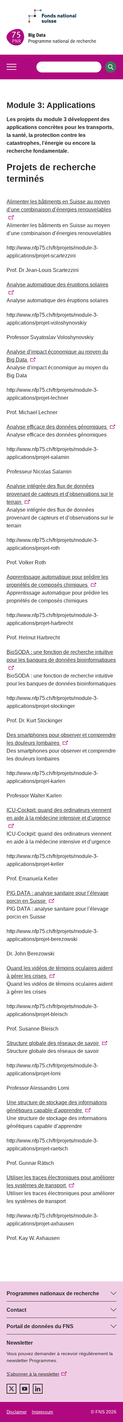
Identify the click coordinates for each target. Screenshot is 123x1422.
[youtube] (25, 1389)
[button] (11, 66)
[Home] (61, 37)
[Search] (110, 67)
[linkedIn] (38, 1389)
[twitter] (11, 1389)
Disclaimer (17, 1411)
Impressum (42, 1411)
